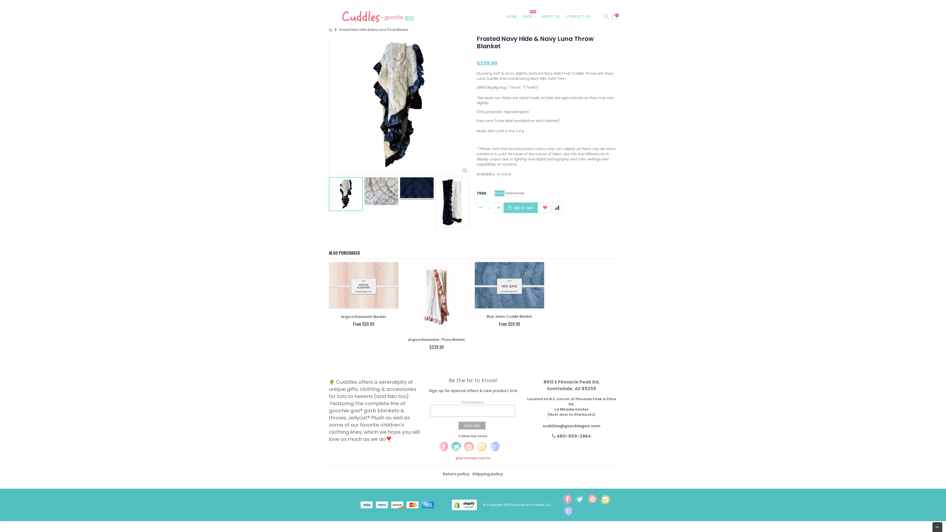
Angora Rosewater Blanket (363, 316)
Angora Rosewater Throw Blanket (436, 339)
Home (331, 29)
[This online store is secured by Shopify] (467, 504)
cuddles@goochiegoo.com (571, 426)
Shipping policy (487, 474)
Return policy (457, 474)
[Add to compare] (557, 207)
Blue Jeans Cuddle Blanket (509, 316)
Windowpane (515, 193)
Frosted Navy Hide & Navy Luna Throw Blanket (535, 42)
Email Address (472, 402)
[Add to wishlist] (545, 207)
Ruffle (499, 193)
